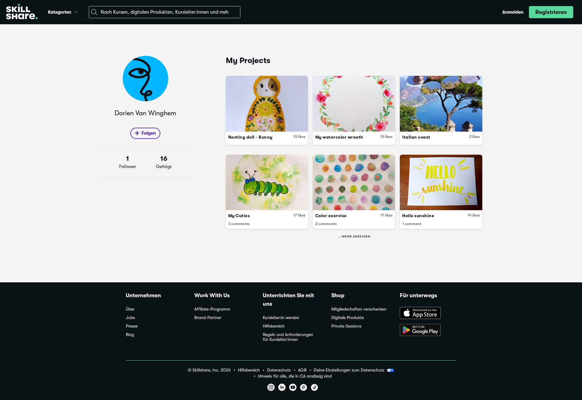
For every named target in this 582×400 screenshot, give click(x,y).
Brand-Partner (207, 317)
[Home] (22, 12)
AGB (302, 370)
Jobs (130, 317)
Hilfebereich (274, 326)
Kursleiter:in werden (281, 317)
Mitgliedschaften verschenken (358, 309)
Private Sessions (346, 326)
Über (130, 309)
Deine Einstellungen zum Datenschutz (349, 370)
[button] (75, 11)
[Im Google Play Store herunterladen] (428, 330)
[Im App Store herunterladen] (428, 313)
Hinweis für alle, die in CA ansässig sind (295, 376)
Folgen (149, 133)
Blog (130, 334)
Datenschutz (279, 370)
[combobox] (164, 12)
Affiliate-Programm (212, 309)
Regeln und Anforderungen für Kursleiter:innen (288, 337)
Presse (132, 326)
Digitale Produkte (347, 317)
